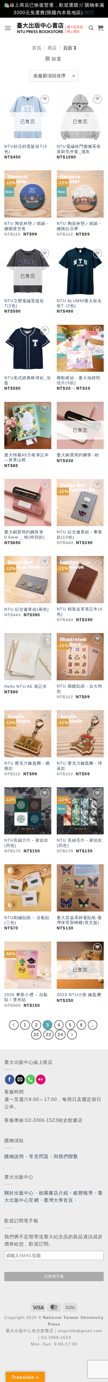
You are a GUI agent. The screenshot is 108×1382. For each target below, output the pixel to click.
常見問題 (39, 1156)
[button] (8, 28)
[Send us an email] (20, 1079)
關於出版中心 (19, 1192)
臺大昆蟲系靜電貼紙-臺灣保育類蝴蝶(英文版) (79, 920)
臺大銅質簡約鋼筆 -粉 (78, 455)
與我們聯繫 (66, 1156)
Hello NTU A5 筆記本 (25, 686)
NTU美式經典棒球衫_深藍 (27, 380)
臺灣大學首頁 (58, 1200)
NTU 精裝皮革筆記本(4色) (79, 612)
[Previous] (14, 1025)
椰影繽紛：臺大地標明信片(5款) (78, 380)
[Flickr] (41, 1079)
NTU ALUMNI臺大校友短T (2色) (79, 303)
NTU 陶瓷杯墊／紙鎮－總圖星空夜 (27, 226)
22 (36, 1034)
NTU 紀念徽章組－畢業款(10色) (79, 534)
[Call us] (30, 1079)
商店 (52, 47)
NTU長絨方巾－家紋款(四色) (26, 843)
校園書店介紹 (54, 1192)
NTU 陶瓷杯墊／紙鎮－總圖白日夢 (79, 226)
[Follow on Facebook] (9, 1079)
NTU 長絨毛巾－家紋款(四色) (79, 843)
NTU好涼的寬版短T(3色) (25, 149)
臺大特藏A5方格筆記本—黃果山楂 (26, 457)
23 (48, 1034)
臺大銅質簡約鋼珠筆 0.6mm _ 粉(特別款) (24, 534)
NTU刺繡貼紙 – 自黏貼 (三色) (27, 920)
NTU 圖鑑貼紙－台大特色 (79, 689)
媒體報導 (83, 1192)
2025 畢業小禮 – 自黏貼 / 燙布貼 (26, 997)
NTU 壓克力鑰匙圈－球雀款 (79, 766)
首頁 (36, 47)
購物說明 (14, 1156)
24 (60, 1034)
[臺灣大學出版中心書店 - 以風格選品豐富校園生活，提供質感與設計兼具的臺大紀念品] (50, 28)
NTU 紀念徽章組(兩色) (26, 609)
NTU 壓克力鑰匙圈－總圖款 (27, 766)
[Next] (72, 1035)
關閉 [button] (89, 12)
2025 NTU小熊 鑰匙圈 (79, 995)
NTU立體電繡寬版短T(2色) (24, 303)
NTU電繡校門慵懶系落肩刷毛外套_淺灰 (79, 149)
